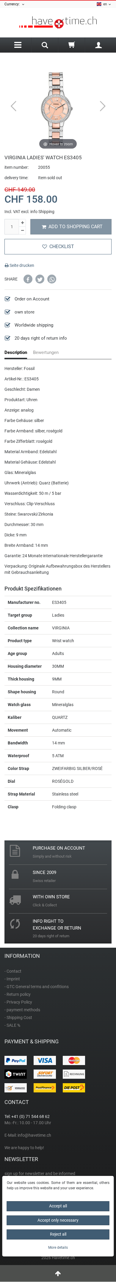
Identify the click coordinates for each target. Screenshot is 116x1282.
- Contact (12, 971)
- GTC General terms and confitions (36, 986)
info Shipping (42, 211)
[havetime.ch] (58, 23)
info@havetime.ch (34, 1135)
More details (58, 1247)
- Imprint (12, 979)
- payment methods (22, 1009)
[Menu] (17, 45)
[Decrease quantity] (22, 230)
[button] (27, 279)
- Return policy (17, 994)
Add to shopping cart (75, 226)
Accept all (58, 1206)
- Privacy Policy (18, 1002)
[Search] (45, 45)
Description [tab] (15, 352)
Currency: (12, 4)
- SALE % (12, 1025)
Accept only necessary (58, 1220)
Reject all (58, 1234)
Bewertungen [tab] (46, 352)
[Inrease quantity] (22, 223)
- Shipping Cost (18, 1017)
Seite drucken (21, 265)
